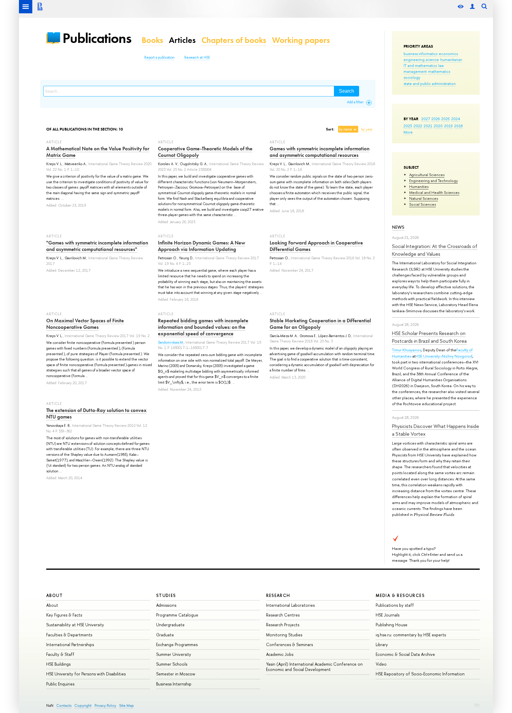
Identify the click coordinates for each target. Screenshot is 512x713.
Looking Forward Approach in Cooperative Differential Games (316, 245)
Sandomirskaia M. (171, 342)
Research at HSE (197, 57)
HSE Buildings (58, 664)
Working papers (301, 40)
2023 (408, 125)
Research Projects (282, 624)
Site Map (126, 705)
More (408, 132)
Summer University (173, 654)
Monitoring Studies (284, 635)
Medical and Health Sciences (434, 192)
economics (448, 53)
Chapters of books (233, 40)
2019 (448, 125)
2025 (445, 118)
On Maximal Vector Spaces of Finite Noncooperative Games (85, 323)
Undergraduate (170, 624)
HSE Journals (387, 615)
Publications (97, 38)
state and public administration (430, 83)
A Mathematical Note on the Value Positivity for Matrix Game (97, 151)
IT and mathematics (420, 65)
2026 (435, 118)
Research (278, 595)
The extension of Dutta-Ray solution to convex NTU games (96, 413)
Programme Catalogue (177, 615)
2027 (425, 118)
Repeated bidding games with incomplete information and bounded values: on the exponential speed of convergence (203, 327)
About (54, 595)
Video (381, 664)
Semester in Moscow (175, 674)
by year (366, 129)
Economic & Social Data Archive (405, 654)
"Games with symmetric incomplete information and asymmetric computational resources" (97, 245)
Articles (182, 40)
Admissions (166, 605)
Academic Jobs (279, 654)
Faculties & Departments (69, 635)
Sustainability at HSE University (75, 624)
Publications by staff (395, 605)
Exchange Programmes (177, 644)
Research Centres (283, 615)
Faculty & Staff (60, 654)
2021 (428, 125)
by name (345, 129)
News (398, 227)
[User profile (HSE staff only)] (472, 6)
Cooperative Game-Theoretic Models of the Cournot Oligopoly (205, 151)
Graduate (165, 635)
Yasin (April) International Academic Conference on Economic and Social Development (314, 666)
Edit (477, 704)
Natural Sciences (423, 198)
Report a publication (159, 57)
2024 (455, 118)
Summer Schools (171, 664)
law (441, 65)
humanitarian (451, 59)
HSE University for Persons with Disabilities (86, 674)
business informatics (420, 53)
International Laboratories (290, 605)
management (415, 71)
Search (346, 91)
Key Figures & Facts (64, 615)
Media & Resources (400, 595)
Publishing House (391, 624)
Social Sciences (422, 204)
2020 (438, 125)
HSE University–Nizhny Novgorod (443, 356)
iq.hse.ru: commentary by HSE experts (411, 635)
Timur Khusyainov (406, 350)
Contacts (63, 705)
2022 (418, 125)
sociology (412, 77)
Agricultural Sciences (426, 174)
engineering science (421, 59)
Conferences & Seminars (289, 644)
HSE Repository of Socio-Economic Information (420, 674)
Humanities (418, 186)
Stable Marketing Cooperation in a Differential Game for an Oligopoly (320, 323)
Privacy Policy (105, 705)
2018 (458, 125)
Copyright (83, 705)
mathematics (439, 71)
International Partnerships (70, 644)
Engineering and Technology (433, 180)
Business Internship (173, 684)
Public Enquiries (60, 684)
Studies (166, 595)
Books (152, 40)
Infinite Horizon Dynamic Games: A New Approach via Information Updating (201, 245)
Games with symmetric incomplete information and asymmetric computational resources (319, 151)
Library (382, 644)
